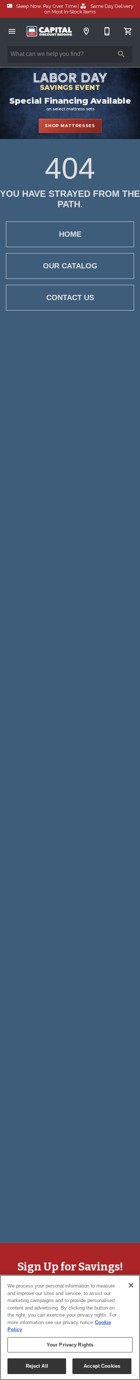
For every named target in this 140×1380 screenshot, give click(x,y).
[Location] (86, 31)
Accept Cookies (102, 1366)
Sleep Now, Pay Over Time (46, 6)
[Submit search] (121, 54)
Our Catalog (70, 266)
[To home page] (49, 31)
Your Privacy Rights (70, 1345)
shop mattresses (70, 125)
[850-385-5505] (107, 31)
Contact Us (70, 297)
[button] (12, 31)
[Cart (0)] (128, 31)
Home (70, 234)
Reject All (37, 1366)
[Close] (131, 1285)
